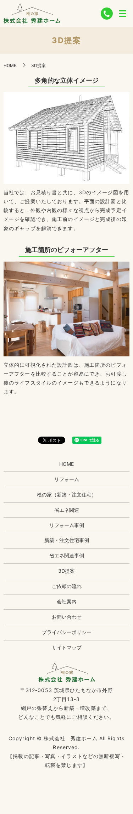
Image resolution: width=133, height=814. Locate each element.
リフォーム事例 (66, 525)
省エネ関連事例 (66, 555)
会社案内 (67, 601)
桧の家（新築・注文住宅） (66, 494)
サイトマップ (67, 647)
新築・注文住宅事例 (66, 540)
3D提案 (66, 571)
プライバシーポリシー (67, 632)
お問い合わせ (67, 617)
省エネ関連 (66, 510)
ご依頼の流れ (67, 586)
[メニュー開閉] (122, 13)
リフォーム (66, 479)
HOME (10, 65)
